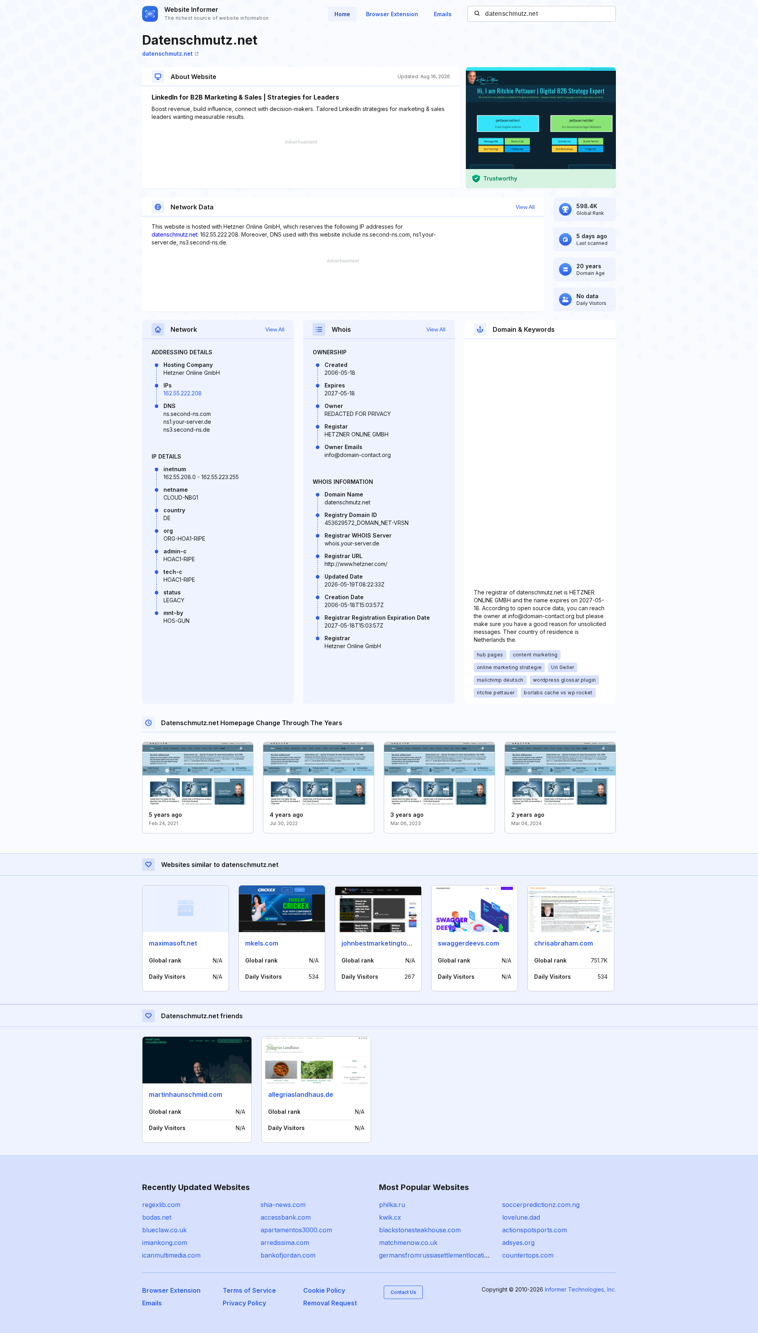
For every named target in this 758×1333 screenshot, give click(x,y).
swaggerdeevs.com (468, 943)
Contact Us (403, 1292)
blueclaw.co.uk (164, 1230)
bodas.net (156, 1217)
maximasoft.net (173, 943)
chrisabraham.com (563, 943)
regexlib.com (161, 1205)
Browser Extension (392, 14)
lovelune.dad (521, 1217)
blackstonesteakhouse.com (420, 1230)
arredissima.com (285, 1243)
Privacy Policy (244, 1303)
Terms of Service (249, 1290)
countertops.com (527, 1255)
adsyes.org (518, 1243)
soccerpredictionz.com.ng (541, 1205)
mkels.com (261, 943)
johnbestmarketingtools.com (386, 943)
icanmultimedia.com (171, 1255)
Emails (443, 14)
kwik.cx (390, 1217)
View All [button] (525, 207)
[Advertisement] (301, 164)
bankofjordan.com (288, 1255)
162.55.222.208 (182, 393)
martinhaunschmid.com (185, 1094)
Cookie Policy (324, 1290)
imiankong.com (164, 1243)
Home (342, 14)
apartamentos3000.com (296, 1230)
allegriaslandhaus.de (300, 1094)
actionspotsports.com (534, 1230)
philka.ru (392, 1205)
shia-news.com (283, 1205)
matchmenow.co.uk (408, 1243)
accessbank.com (286, 1217)
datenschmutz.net (167, 53)
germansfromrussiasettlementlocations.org (443, 1255)
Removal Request (330, 1303)
